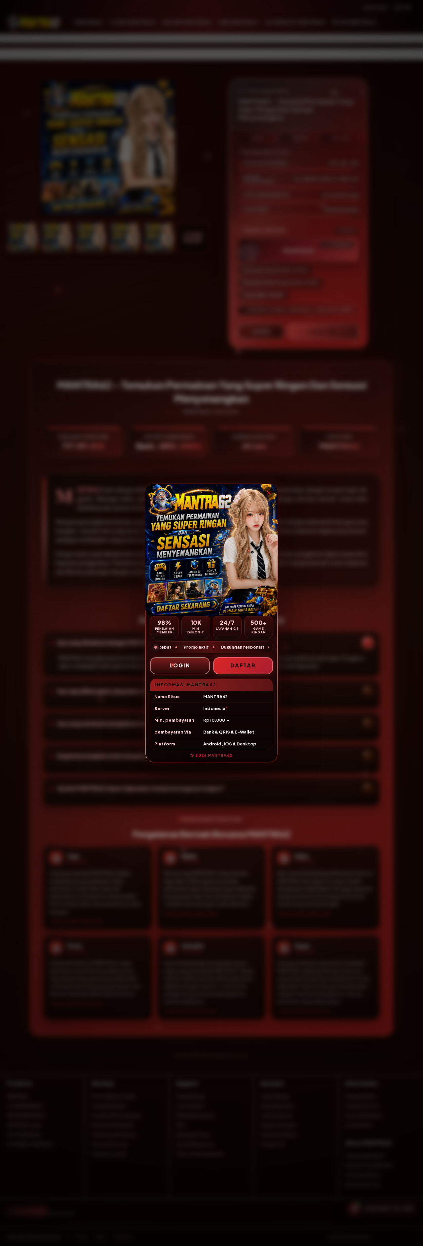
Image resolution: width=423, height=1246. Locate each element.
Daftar (243, 665)
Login (180, 665)
